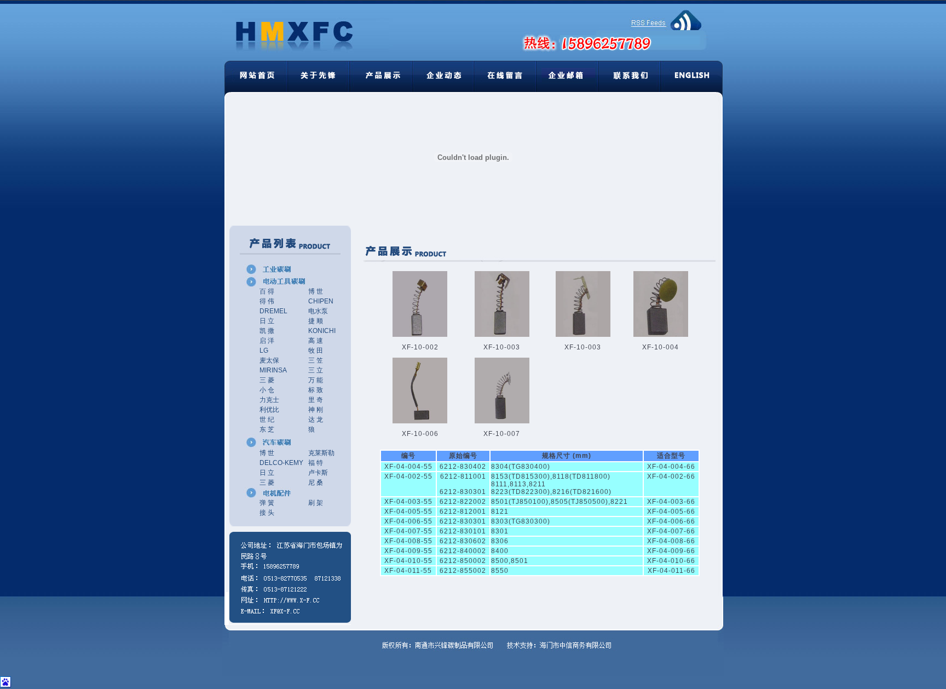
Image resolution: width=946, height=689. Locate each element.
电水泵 (318, 311)
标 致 (315, 390)
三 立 (315, 370)
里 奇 (315, 400)
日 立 (266, 321)
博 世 (315, 291)
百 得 (266, 291)
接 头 (266, 512)
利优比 (269, 410)
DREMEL (273, 311)
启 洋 (266, 340)
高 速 (315, 340)
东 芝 (266, 429)
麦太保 (269, 360)
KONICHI (322, 331)
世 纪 (266, 419)
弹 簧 (266, 503)
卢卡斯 (318, 472)
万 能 (315, 380)
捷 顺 (315, 321)
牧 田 (315, 350)
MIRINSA (273, 370)
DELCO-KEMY (281, 463)
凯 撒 (266, 331)
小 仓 (266, 390)
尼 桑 (315, 482)
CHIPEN (320, 301)
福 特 (315, 463)
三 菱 (266, 380)
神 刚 (315, 410)
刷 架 (315, 503)
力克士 (269, 400)
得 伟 (266, 301)
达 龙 (315, 419)
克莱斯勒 (321, 453)
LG (263, 350)
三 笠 (315, 360)
